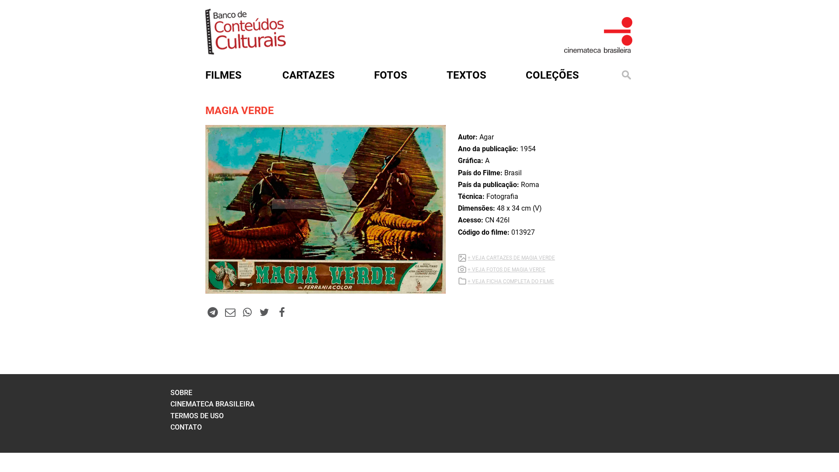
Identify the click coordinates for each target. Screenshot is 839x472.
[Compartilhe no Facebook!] (281, 312)
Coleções (552, 75)
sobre (181, 393)
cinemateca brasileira (212, 404)
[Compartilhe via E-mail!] (229, 312)
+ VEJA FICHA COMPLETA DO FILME (511, 281)
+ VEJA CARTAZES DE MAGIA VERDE (511, 258)
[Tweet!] (264, 312)
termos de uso (197, 416)
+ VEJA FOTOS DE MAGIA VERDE (506, 270)
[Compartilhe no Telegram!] (212, 312)
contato (186, 427)
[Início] (245, 51)
